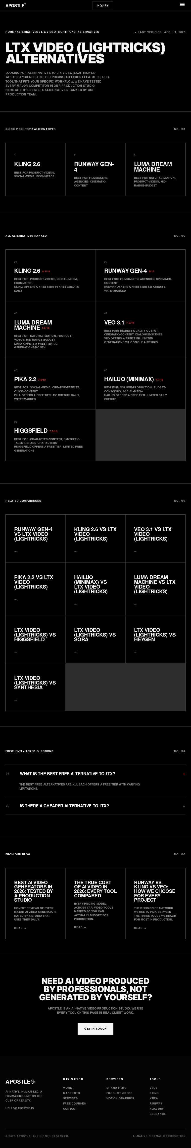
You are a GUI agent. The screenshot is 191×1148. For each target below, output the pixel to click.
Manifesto (71, 1093)
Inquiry (103, 5)
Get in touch (95, 1028)
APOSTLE (15, 5)
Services (70, 1098)
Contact (70, 1108)
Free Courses (74, 1103)
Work (67, 1088)
